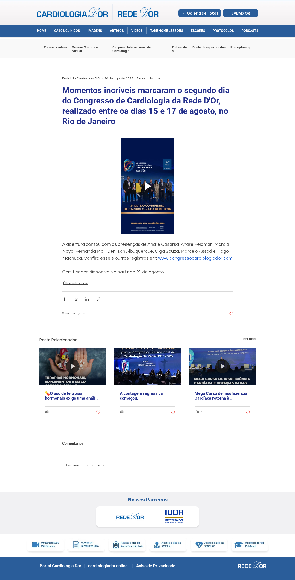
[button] (223, 30)
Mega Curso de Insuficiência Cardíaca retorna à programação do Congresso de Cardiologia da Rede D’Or (221, 396)
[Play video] (147, 186)
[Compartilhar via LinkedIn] (87, 299)
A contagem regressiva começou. (141, 396)
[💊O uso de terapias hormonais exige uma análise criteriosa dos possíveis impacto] (72, 366)
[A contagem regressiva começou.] (147, 366)
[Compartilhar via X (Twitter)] (76, 299)
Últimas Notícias (75, 283)
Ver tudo (249, 339)
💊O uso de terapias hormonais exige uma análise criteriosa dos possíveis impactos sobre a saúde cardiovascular (72, 396)
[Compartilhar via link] (98, 299)
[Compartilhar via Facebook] (64, 299)
